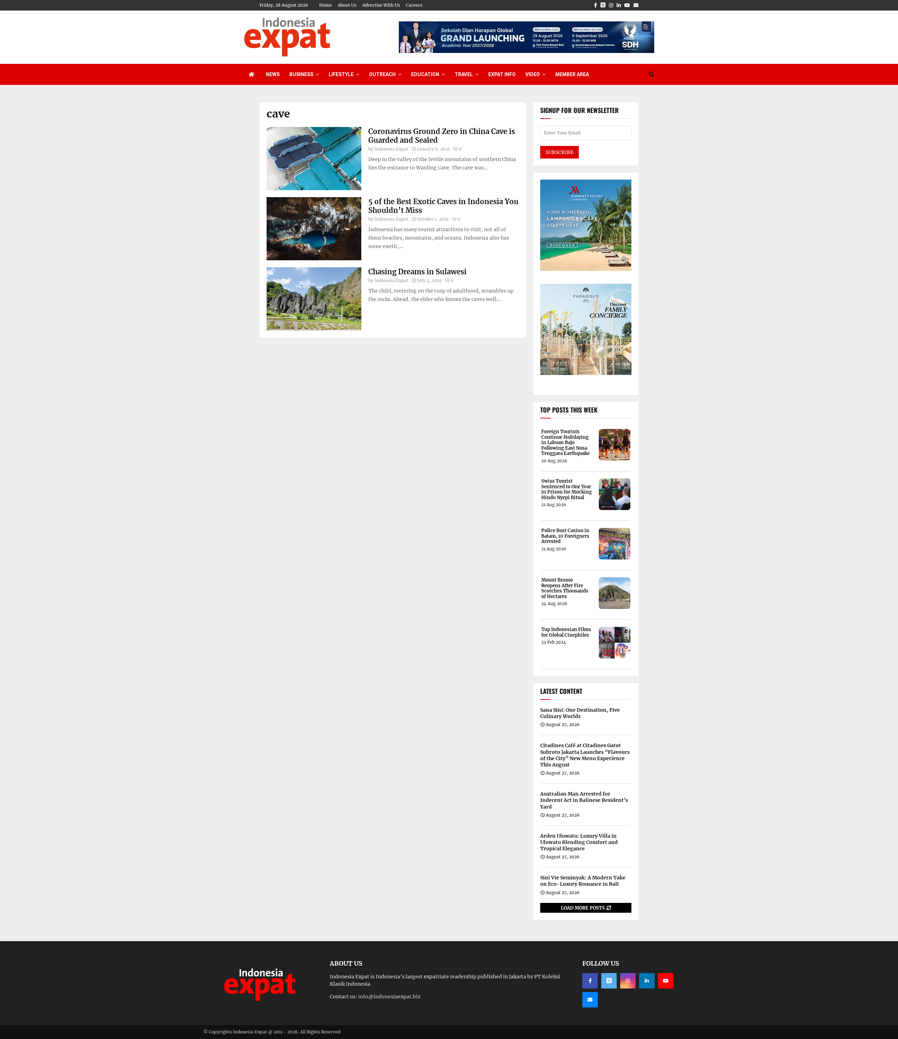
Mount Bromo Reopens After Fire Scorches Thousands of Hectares (564, 588)
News (273, 74)
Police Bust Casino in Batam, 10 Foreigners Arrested (565, 536)
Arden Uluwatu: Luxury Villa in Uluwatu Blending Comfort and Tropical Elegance (579, 842)
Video (532, 74)
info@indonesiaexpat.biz (389, 996)
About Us (347, 5)
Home (325, 5)
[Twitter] (609, 980)
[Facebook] (590, 980)
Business (301, 74)
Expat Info (502, 74)
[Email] (590, 999)
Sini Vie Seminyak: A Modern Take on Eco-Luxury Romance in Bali (582, 880)
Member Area (572, 74)
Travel (464, 74)
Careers (414, 5)
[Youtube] (666, 980)
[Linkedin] (647, 980)
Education (425, 74)
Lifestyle (341, 74)
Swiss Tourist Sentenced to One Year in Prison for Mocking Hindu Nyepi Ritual (566, 489)
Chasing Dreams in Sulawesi (417, 271)
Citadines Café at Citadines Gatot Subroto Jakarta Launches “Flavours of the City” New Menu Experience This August (585, 755)
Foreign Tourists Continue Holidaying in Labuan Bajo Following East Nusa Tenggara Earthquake (565, 442)
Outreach (382, 74)
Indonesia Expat (391, 149)
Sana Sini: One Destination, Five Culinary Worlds (580, 713)
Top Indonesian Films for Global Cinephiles (566, 632)
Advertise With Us (381, 5)
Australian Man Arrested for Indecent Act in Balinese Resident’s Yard (584, 800)
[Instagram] (628, 980)
